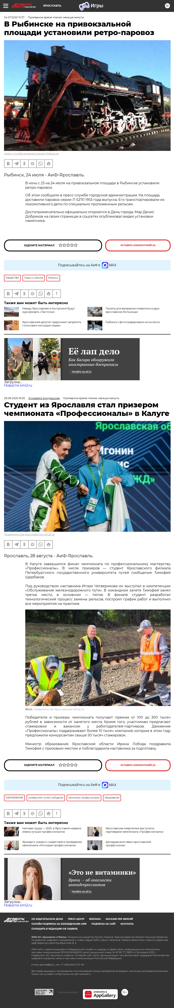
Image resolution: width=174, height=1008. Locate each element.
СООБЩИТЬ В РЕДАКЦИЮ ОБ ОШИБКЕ (54, 928)
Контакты (127, 924)
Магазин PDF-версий (119, 919)
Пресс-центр (76, 919)
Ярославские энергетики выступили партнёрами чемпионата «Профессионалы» (135, 830)
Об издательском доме (47, 919)
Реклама (95, 919)
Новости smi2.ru (18, 385)
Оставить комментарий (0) (138, 245)
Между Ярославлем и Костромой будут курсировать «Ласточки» (48, 310)
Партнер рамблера (68, 992)
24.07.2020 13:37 (14, 17)
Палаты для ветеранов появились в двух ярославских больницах (132, 310)
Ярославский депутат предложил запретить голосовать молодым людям (51, 323)
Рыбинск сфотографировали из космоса (133, 322)
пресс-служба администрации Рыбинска (31, 153)
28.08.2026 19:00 (14, 398)
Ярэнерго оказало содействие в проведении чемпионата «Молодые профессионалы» (52, 843)
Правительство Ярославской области (29, 534)
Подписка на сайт (103, 924)
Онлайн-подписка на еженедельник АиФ (59, 924)
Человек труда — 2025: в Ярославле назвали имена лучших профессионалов (51, 830)
